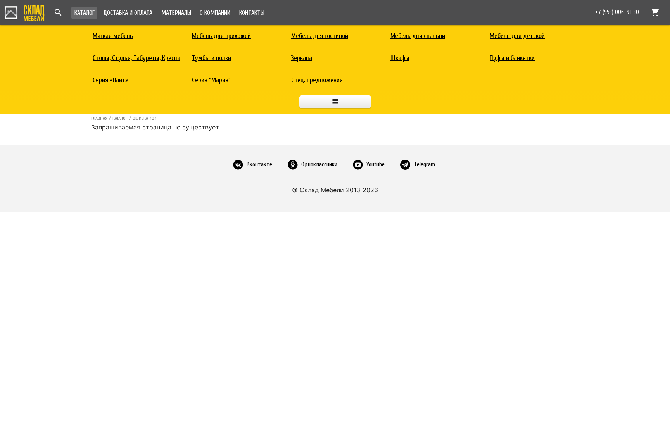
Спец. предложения (317, 80)
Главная (99, 118)
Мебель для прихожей (221, 36)
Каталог (84, 12)
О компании (215, 12)
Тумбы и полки (211, 58)
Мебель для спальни (417, 36)
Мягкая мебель (113, 36)
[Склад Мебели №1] (24, 12)
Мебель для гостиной (319, 36)
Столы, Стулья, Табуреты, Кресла (136, 58)
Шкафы (399, 58)
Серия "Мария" (211, 80)
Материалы (176, 12)
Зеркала (301, 58)
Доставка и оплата (127, 12)
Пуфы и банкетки (512, 58)
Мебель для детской (517, 36)
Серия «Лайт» (110, 80)
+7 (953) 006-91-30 (617, 12)
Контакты (251, 12)
